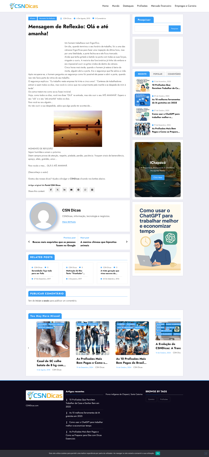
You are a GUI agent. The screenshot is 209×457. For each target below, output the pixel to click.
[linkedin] (64, 189)
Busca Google (155, 324)
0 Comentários (100, 18)
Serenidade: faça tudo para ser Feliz (42, 272)
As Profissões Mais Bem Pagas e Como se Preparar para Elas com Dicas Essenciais (165, 130)
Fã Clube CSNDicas (117, 331)
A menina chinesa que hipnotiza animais (98, 243)
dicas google (155, 327)
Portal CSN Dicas (52, 185)
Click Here (157, 177)
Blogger (113, 324)
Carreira (73, 324)
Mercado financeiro (161, 6)
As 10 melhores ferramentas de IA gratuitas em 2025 (166, 101)
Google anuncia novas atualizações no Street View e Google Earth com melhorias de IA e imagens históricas (163, 346)
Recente (142, 74)
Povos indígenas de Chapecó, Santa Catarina (124, 391)
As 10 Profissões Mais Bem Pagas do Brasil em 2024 (83, 361)
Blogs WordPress (126, 324)
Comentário (174, 74)
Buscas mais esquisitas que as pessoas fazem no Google (54, 243)
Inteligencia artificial (158, 334)
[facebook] (51, 189)
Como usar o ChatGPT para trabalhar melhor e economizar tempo (166, 115)
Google (166, 327)
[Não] (206, 453)
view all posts (69, 222)
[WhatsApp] (85, 189)
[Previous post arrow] (29, 242)
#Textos (32, 18)
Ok (158, 453)
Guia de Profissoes (77, 327)
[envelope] (71, 189)
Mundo (115, 6)
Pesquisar (144, 20)
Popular (157, 74)
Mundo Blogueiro (117, 334)
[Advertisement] (147, 51)
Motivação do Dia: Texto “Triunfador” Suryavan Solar (74, 272)
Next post (84, 238)
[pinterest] (78, 189)
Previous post (69, 238)
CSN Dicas (67, 18)
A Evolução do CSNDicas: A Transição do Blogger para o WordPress (123, 346)
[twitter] (57, 189)
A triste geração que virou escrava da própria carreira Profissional (110, 272)
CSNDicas (75, 178)
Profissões (142, 6)
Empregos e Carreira (185, 6)
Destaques (128, 6)
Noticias (129, 334)
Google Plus (154, 331)
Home (105, 6)
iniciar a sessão (42, 300)
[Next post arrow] (126, 242)
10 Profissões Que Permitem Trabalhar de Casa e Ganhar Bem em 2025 (166, 86)
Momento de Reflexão (47, 18)
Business (113, 327)
